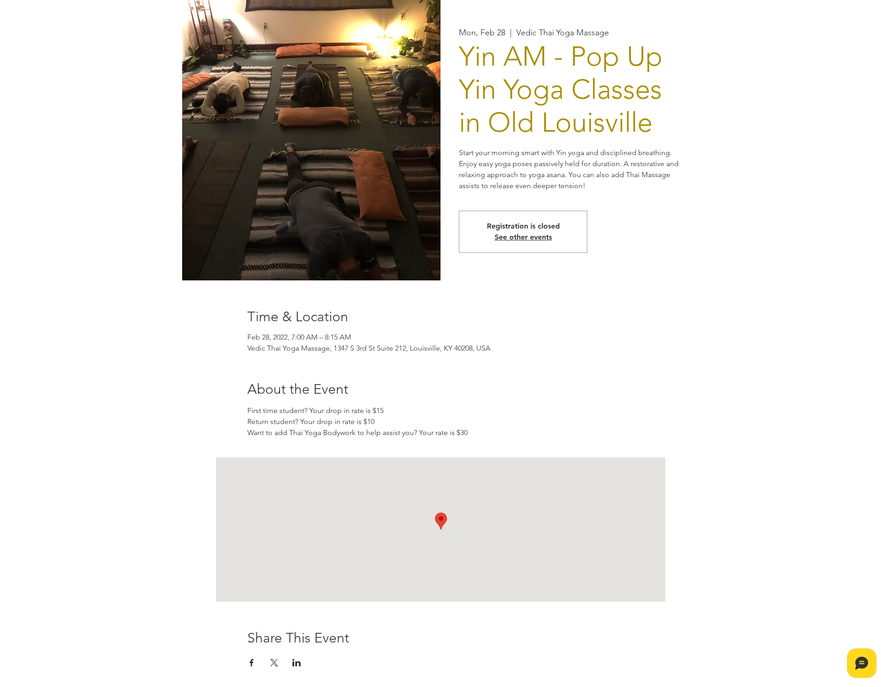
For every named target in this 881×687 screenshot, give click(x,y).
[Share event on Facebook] (251, 662)
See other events (523, 237)
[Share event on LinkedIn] (296, 662)
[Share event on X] (274, 662)
